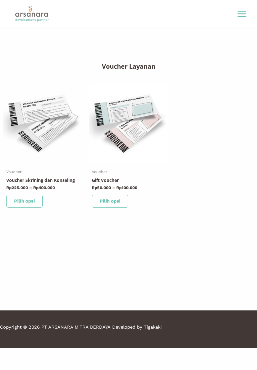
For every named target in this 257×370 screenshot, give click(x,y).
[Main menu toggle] (241, 13)
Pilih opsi (24, 201)
